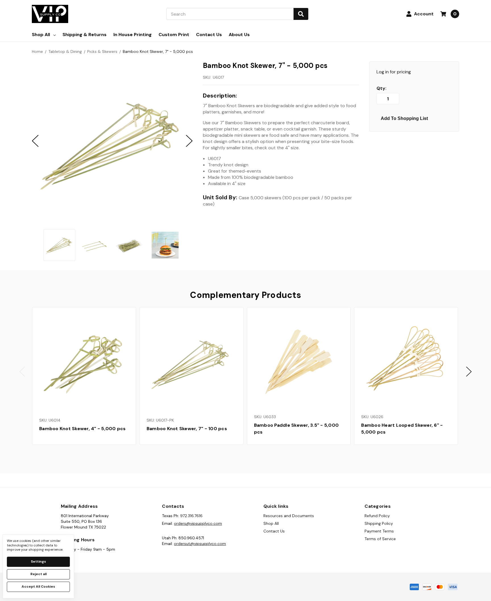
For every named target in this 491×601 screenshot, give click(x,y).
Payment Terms (379, 531)
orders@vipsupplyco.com (198, 523)
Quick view (84, 362)
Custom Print (174, 35)
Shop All (41, 35)
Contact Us (209, 35)
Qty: (381, 88)
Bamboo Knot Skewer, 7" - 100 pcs (187, 429)
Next (469, 371)
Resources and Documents (288, 515)
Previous (22, 371)
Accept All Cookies (38, 586)
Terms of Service (380, 538)
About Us (239, 35)
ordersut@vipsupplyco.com (200, 543)
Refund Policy (377, 515)
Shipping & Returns (85, 35)
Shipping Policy (379, 523)
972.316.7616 (191, 515)
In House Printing (132, 35)
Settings (38, 561)
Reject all (38, 574)
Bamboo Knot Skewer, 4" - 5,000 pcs (82, 429)
